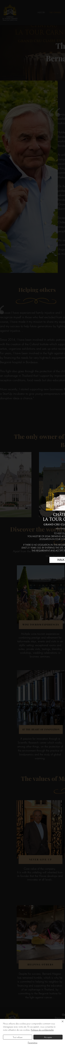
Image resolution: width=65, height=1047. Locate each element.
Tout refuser (18, 1037)
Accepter (48, 1037)
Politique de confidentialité (42, 1029)
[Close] (60, 1023)
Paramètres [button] (32, 1042)
